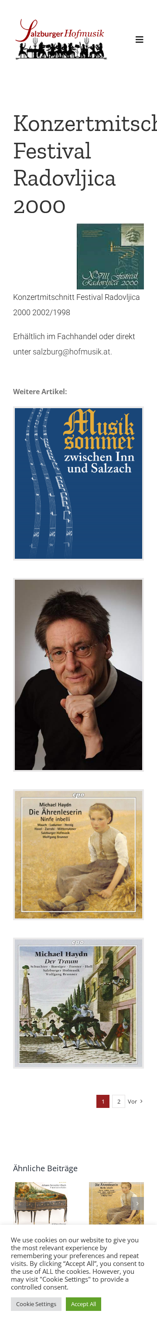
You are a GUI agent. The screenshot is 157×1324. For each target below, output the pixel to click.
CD (78, 888)
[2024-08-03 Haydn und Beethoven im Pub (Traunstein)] (78, 483)
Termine (78, 516)
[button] (19, 1203)
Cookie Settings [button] (36, 1304)
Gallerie (78, 451)
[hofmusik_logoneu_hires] (61, 19)
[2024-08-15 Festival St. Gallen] (78, 675)
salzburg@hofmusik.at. (72, 351)
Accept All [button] (83, 1304)
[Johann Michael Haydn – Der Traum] (78, 1003)
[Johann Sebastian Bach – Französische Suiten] (40, 1203)
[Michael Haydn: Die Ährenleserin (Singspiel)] (78, 854)
